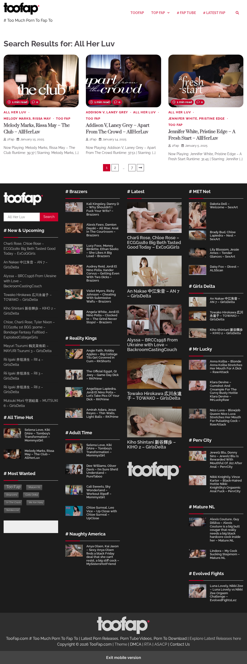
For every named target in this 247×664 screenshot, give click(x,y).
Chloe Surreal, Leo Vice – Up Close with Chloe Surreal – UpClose (101, 513)
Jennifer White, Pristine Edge (196, 118)
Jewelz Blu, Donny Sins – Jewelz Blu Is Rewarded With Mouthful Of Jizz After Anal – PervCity (226, 459)
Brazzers (12, 494)
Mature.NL (35, 487)
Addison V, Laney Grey (107, 112)
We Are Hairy (36, 502)
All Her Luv (15, 112)
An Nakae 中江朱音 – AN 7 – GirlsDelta (153, 293)
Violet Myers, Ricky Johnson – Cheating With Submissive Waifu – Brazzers (101, 296)
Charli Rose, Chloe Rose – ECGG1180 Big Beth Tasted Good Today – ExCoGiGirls (29, 249)
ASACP (160, 644)
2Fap (10, 139)
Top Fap (158, 13)
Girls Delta (32, 494)
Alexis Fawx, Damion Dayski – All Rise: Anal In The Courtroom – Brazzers (102, 230)
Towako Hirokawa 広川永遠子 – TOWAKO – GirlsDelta (154, 396)
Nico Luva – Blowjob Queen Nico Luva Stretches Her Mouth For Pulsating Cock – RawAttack (225, 417)
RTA (147, 644)
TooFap (137, 13)
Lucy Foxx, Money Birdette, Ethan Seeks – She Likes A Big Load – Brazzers (102, 251)
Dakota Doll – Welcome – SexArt (224, 205)
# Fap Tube (186, 13)
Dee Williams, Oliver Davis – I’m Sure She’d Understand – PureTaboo (102, 471)
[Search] (237, 12)
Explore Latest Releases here (215, 638)
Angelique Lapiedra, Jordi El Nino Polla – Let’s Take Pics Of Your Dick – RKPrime (102, 394)
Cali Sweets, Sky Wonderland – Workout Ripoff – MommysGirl (98, 492)
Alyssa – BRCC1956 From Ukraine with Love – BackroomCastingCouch (152, 344)
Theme (121, 644)
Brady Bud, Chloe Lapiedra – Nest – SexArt (223, 235)
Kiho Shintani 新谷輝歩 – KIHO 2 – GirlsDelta (151, 444)
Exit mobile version (123, 657)
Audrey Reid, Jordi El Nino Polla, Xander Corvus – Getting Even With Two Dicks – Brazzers (102, 273)
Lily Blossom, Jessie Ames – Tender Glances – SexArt (224, 253)
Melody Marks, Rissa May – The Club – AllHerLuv (39, 454)
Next (140, 167)
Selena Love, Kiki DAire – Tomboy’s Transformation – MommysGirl (37, 435)
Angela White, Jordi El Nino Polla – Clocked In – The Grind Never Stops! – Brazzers (102, 317)
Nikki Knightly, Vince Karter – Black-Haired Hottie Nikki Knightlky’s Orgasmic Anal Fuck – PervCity (226, 484)
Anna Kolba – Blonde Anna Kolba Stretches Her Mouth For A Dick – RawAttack (226, 367)
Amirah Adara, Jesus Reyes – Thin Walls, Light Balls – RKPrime (102, 413)
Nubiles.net (13, 510)
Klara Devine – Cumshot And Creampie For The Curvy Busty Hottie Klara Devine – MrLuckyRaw (224, 391)
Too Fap (63, 118)
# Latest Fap (214, 13)
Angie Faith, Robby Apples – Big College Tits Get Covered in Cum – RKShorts (101, 356)
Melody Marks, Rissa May (27, 118)
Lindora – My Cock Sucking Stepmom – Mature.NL (225, 554)
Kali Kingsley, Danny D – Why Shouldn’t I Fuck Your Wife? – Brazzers (102, 209)
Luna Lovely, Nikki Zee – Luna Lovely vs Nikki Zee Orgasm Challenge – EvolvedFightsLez (226, 593)
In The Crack (14, 502)
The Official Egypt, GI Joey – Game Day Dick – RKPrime (102, 374)
